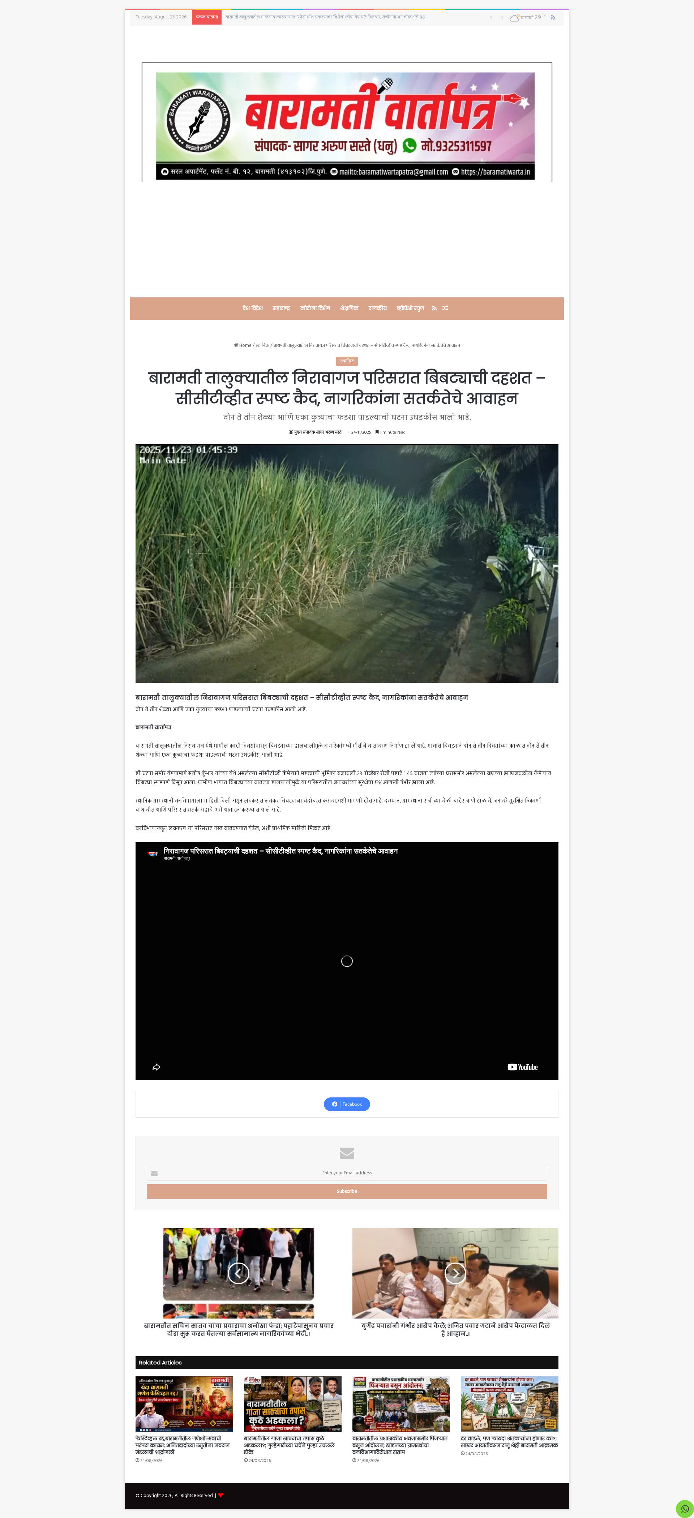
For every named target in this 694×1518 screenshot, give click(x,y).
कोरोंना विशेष (315, 308)
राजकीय (378, 308)
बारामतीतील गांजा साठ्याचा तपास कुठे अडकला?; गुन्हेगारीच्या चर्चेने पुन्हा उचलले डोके (289, 1445)
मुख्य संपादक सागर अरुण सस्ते (318, 432)
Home (245, 345)
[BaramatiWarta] (347, 122)
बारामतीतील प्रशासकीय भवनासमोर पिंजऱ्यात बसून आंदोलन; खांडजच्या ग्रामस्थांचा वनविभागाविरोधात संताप (311, 17)
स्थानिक (262, 345)
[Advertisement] (347, 239)
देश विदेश (253, 308)
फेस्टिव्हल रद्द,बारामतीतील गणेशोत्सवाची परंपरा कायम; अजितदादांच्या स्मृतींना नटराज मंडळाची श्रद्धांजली (183, 1445)
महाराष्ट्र (281, 308)
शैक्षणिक (349, 308)
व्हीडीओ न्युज (410, 308)
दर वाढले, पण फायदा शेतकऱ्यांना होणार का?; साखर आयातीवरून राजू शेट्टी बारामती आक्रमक (509, 1442)
